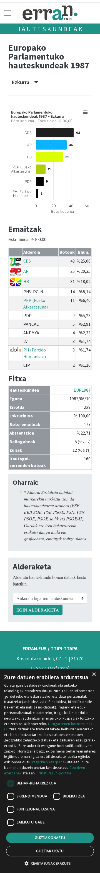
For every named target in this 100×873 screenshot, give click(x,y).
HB (26, 281)
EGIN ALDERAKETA (37, 610)
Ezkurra (23, 82)
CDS (27, 261)
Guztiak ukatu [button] (50, 851)
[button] (50, 863)
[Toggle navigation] (8, 13)
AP (26, 271)
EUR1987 (82, 390)
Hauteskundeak (50, 29)
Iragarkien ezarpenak (48, 762)
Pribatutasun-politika (54, 773)
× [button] (94, 674)
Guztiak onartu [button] (50, 837)
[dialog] (50, 771)
